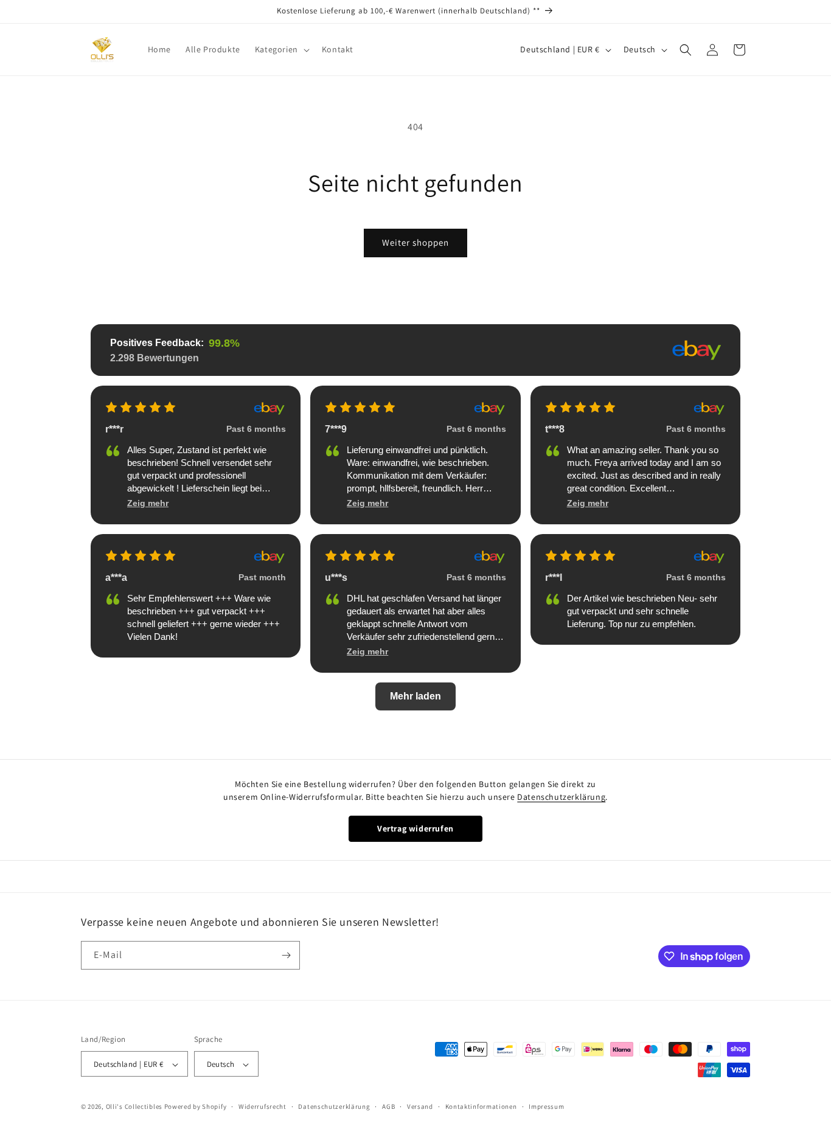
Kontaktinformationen (481, 1106)
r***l (553, 577)
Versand (420, 1106)
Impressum (546, 1106)
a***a (116, 577)
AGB (388, 1106)
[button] (281, 49)
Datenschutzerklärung (561, 796)
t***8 (555, 429)
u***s (336, 577)
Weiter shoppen (415, 242)
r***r (114, 429)
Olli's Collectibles (134, 1107)
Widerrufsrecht (262, 1106)
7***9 (336, 429)
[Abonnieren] (286, 955)
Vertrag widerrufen (415, 828)
